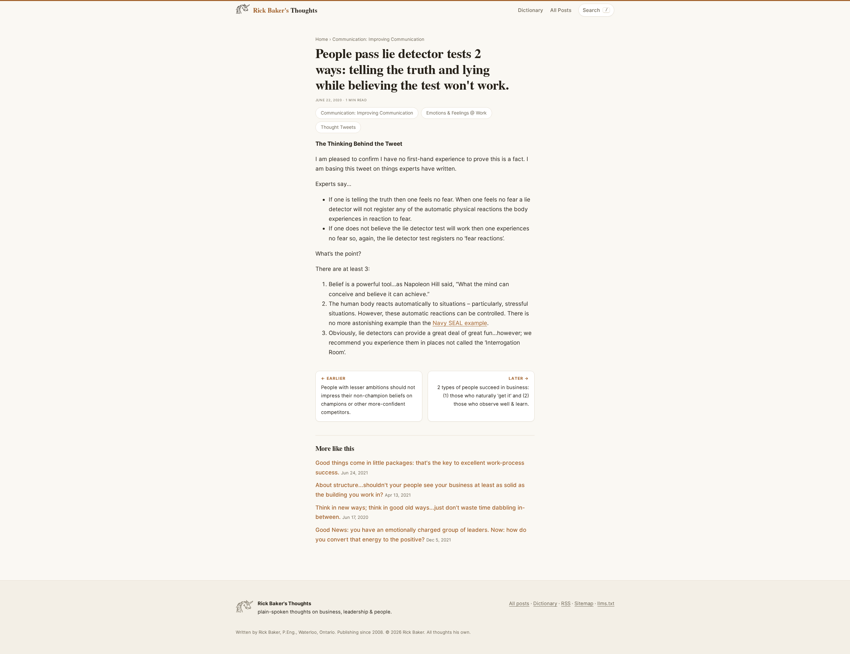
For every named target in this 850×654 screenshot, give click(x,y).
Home (321, 39)
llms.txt (605, 604)
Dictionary (530, 10)
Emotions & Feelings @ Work (456, 113)
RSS (565, 604)
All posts (519, 604)
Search (595, 10)
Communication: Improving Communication (378, 39)
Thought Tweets (338, 127)
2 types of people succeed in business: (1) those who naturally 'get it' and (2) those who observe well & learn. (483, 391)
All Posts (560, 10)
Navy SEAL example (460, 322)
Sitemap (583, 604)
